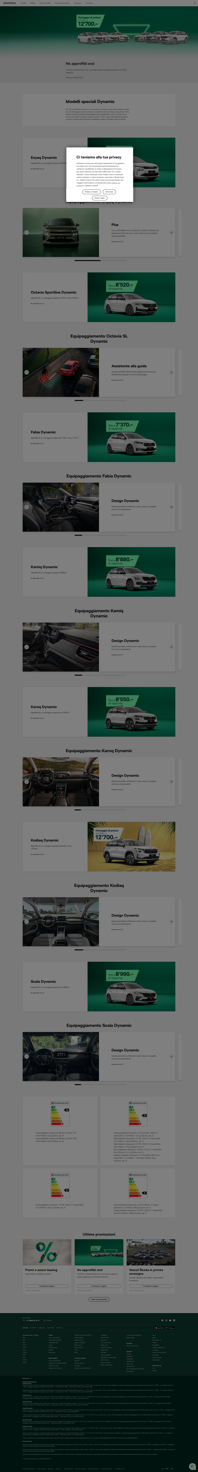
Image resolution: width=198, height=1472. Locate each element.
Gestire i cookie (100, 198)
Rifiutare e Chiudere (91, 192)
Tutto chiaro (109, 192)
